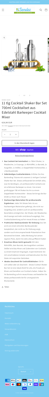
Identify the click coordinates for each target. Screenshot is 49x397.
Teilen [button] (7, 287)
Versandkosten (10, 329)
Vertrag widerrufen (12, 351)
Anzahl (4, 130)
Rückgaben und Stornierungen (16, 345)
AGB (6, 334)
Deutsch (23, 372)
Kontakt (8, 318)
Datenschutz (10, 340)
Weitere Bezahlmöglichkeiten (24, 155)
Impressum (9, 313)
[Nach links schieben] (19, 95)
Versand (10, 126)
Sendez (21, 392)
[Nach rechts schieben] (29, 95)
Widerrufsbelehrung (12, 324)
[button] (3, 10)
